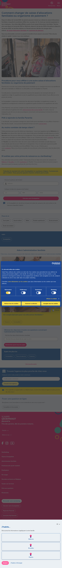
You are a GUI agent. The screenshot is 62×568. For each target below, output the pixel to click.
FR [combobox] (57, 524)
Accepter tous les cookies (50, 303)
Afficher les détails (51, 298)
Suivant (5, 563)
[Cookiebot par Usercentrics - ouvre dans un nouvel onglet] (53, 263)
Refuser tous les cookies (11, 303)
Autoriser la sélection (31, 303)
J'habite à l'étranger (16, 563)
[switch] (23, 293)
